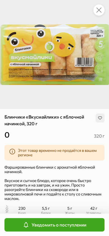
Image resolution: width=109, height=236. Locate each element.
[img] (100, 118)
